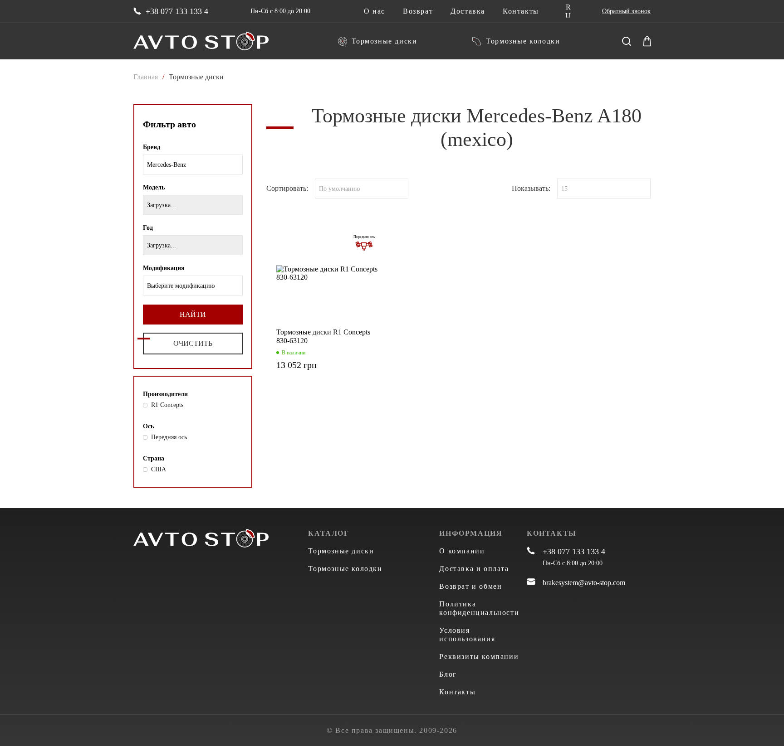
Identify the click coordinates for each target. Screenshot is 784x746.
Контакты (521, 11)
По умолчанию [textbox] (339, 188)
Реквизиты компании (479, 656)
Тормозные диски (384, 41)
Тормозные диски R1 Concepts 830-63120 (323, 336)
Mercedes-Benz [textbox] (166, 164)
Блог (447, 674)
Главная (145, 77)
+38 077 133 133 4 (177, 11)
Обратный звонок (626, 11)
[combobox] (193, 164)
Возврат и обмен (470, 586)
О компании (462, 551)
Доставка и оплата (474, 568)
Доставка (468, 11)
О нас (374, 11)
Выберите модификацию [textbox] (181, 285)
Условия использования (467, 634)
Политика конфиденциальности (479, 608)
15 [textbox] (564, 188)
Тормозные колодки (523, 41)
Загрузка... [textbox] (161, 205)
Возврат (418, 11)
